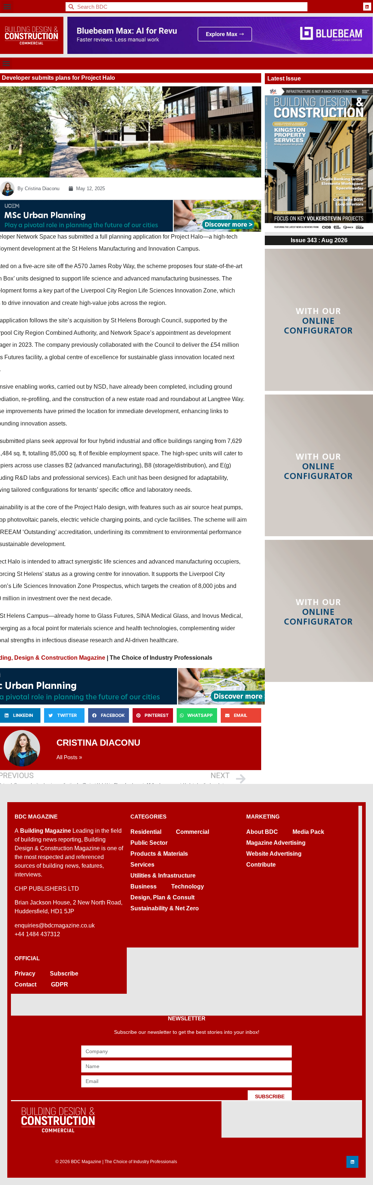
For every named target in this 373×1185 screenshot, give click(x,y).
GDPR (59, 984)
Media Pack (308, 832)
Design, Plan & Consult (162, 897)
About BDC (262, 832)
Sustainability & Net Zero (164, 908)
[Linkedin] (367, 7)
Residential (145, 832)
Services (142, 865)
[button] (7, 7)
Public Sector (149, 843)
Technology (187, 886)
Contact (25, 984)
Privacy (25, 973)
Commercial (192, 832)
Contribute (261, 865)
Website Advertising (274, 854)
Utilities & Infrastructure (163, 875)
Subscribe (64, 973)
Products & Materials (159, 854)
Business (143, 886)
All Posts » (69, 757)
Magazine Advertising (276, 843)
